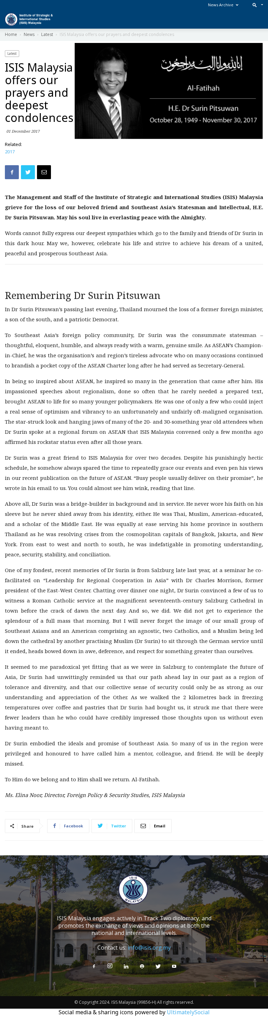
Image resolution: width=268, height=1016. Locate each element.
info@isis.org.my (149, 947)
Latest (12, 53)
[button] (256, 4)
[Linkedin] (126, 966)
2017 (10, 151)
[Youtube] (174, 966)
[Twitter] (158, 966)
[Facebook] (93, 966)
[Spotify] (142, 966)
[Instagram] (110, 966)
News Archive (220, 4)
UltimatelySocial (188, 1012)
